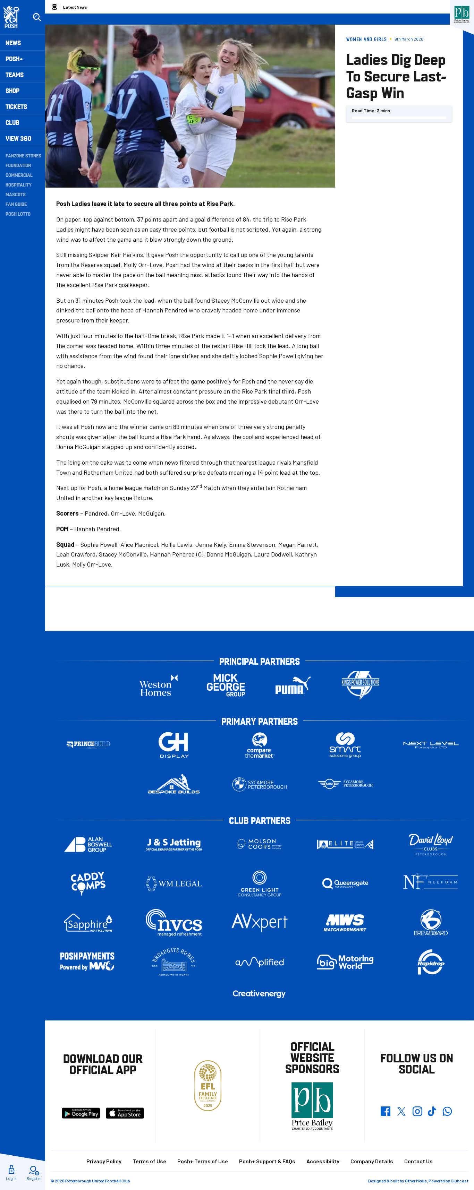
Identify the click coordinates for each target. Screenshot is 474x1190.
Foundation (18, 165)
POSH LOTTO (18, 213)
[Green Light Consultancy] (259, 884)
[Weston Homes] (158, 685)
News (13, 42)
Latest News (75, 7)
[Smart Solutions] (345, 745)
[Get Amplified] (259, 962)
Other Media (416, 1180)
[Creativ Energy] (259, 994)
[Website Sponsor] (462, 14)
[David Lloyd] (431, 844)
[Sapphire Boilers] (88, 922)
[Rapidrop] (431, 962)
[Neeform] (431, 884)
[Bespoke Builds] (174, 784)
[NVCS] (174, 923)
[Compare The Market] (259, 745)
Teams (15, 74)
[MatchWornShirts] (345, 923)
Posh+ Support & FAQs (267, 1161)
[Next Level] (431, 745)
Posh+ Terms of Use (202, 1161)
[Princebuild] (88, 745)
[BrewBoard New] (431, 923)
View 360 (18, 138)
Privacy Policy (103, 1161)
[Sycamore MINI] (345, 784)
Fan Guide (16, 203)
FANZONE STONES (23, 155)
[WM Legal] (174, 884)
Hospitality (19, 184)
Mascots (16, 194)
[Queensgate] (345, 884)
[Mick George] (226, 685)
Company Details (371, 1161)
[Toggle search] (36, 17)
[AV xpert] (259, 922)
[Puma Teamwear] (293, 685)
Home (54, 7)
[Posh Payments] (88, 962)
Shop (12, 90)
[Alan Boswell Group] (88, 844)
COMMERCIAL (19, 174)
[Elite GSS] (345, 844)
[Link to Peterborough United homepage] (14, 17)
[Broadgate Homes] (174, 962)
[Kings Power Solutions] (360, 685)
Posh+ (14, 58)
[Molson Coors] (259, 844)
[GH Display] (174, 745)
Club (12, 122)
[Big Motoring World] (345, 962)
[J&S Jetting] (174, 844)
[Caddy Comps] (88, 884)
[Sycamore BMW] (259, 784)
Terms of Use (149, 1161)
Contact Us (418, 1161)
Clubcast (459, 1180)
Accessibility (322, 1161)
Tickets (16, 106)
